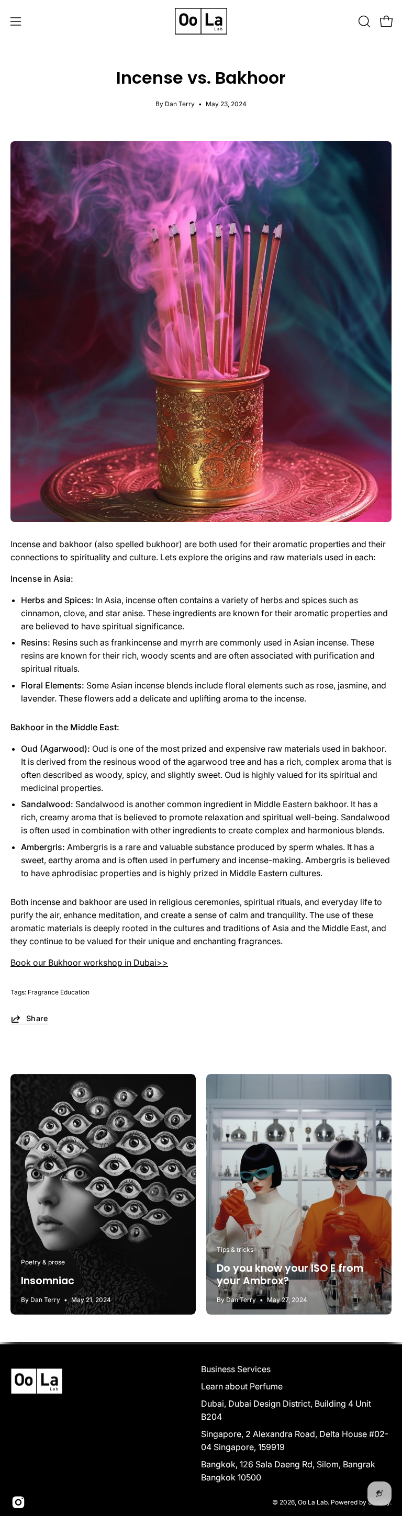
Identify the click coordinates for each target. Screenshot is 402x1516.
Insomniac (47, 1281)
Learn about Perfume (242, 1386)
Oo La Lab (313, 1502)
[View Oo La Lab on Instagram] (18, 1502)
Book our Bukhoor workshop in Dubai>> (89, 962)
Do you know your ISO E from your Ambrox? (290, 1274)
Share (37, 1018)
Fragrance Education (59, 992)
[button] (363, 21)
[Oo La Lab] (201, 21)
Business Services (236, 1369)
